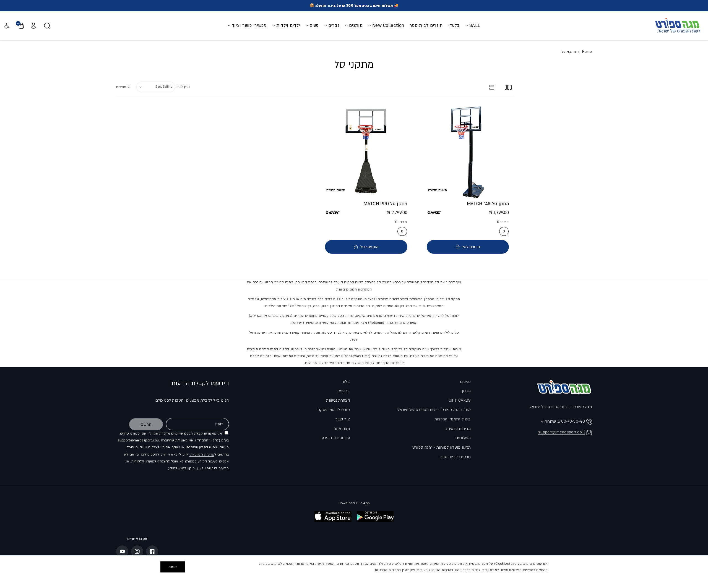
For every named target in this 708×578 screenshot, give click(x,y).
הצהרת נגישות (338, 400)
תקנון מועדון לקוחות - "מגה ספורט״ (441, 447)
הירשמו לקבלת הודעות (200, 383)
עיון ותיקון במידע (336, 438)
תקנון (466, 391)
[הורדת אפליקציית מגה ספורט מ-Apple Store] (332, 516)
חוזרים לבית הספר (455, 456)
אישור (173, 567)
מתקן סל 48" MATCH (488, 204)
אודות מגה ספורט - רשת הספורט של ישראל (434, 409)
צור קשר (342, 419)
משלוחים (463, 438)
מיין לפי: (183, 86)
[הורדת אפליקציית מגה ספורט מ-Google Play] (375, 516)
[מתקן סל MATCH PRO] (366, 151)
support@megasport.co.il (561, 432)
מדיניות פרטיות (458, 428)
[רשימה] (492, 87)
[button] (472, 25)
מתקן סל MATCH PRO (385, 204)
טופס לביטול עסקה (334, 409)
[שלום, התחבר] (33, 25)
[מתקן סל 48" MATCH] (468, 151)
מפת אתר (342, 428)
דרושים (343, 391)
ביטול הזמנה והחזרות (452, 419)
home (587, 51)
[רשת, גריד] (508, 87)
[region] (354, 566)
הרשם (146, 424)
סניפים (465, 381)
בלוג (346, 381)
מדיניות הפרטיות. (202, 454)
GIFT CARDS (460, 400)
